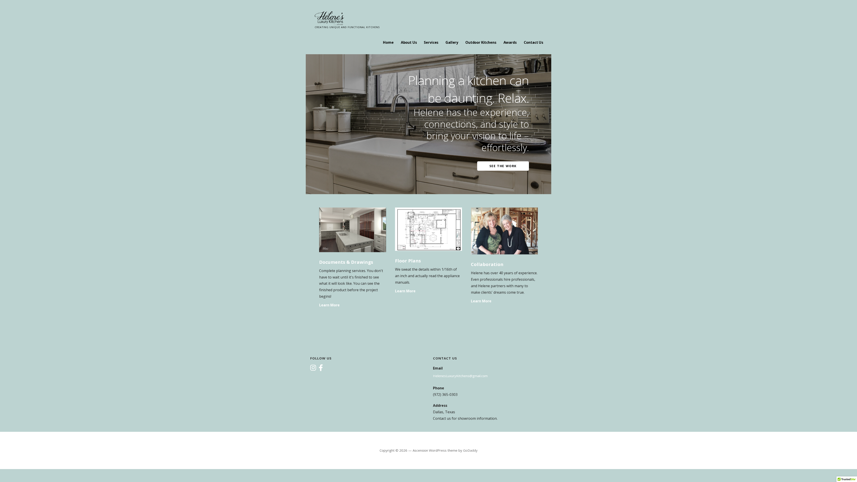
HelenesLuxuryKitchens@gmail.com (460, 376)
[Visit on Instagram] (313, 368)
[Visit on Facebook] (321, 368)
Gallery (451, 42)
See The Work (503, 166)
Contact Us (533, 42)
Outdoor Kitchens (480, 42)
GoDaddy (470, 450)
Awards (510, 42)
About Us (409, 42)
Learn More (329, 305)
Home (388, 42)
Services (431, 42)
